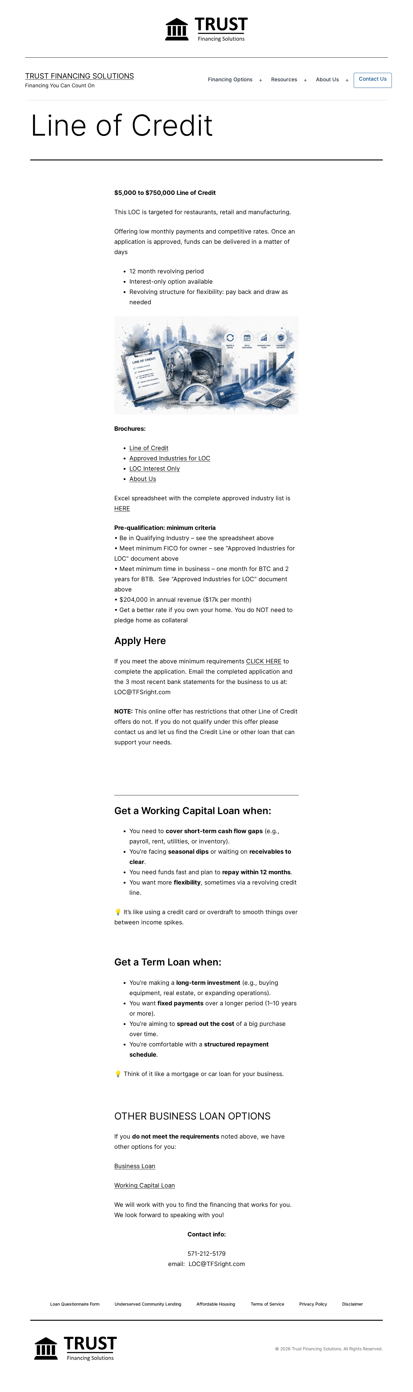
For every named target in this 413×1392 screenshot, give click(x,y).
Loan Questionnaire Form (74, 1303)
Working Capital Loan (144, 1185)
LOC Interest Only (154, 468)
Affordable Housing (216, 1303)
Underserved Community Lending (148, 1303)
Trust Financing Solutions (79, 76)
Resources (284, 79)
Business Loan (134, 1166)
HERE (122, 508)
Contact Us (373, 79)
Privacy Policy (313, 1303)
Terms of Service (267, 1303)
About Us (327, 79)
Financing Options (230, 79)
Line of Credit (148, 448)
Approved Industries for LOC (169, 458)
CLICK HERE (263, 661)
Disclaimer (352, 1303)
